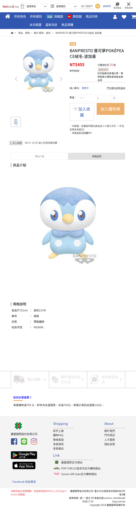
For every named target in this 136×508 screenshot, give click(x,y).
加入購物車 (110, 109)
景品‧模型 (24, 32)
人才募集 (109, 440)
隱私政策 (109, 444)
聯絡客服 (58, 440)
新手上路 (58, 431)
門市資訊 (109, 435)
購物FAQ (58, 435)
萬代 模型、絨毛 (42, 32)
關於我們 (109, 431)
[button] (61, 79)
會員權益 (58, 448)
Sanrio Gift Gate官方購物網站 (79, 474)
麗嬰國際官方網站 (71, 462)
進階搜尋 (107, 6)
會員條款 (58, 444)
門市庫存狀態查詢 (116, 88)
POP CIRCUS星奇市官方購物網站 (81, 468)
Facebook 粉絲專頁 (24, 482)
